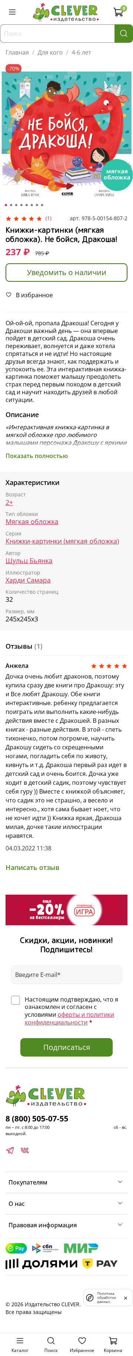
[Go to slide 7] (37, 205)
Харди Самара (28, 580)
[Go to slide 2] (11, 205)
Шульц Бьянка (29, 560)
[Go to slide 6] (32, 205)
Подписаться (66, 1047)
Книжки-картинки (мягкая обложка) (62, 541)
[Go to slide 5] (26, 205)
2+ (9, 502)
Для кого (50, 52)
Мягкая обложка (32, 521)
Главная (17, 52)
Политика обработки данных (106, 1297)
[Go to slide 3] (16, 205)
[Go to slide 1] (6, 205)
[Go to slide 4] (21, 205)
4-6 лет (81, 52)
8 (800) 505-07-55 (37, 1118)
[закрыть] (125, 1297)
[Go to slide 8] (42, 205)
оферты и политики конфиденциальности (69, 1018)
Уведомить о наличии (66, 272)
